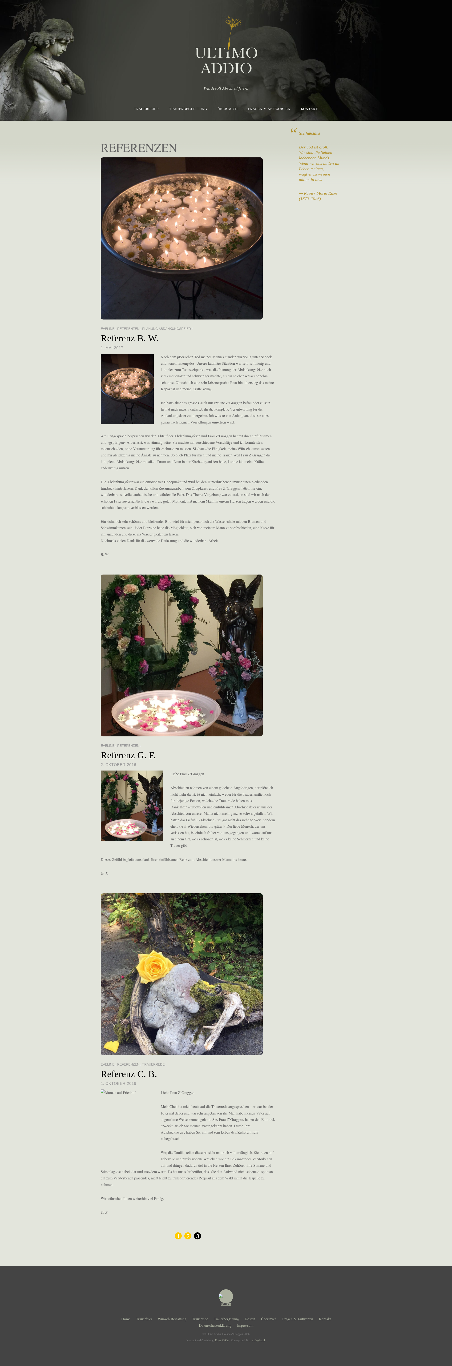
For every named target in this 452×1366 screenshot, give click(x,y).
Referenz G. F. (128, 755)
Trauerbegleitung (188, 109)
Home (125, 1318)
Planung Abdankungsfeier (166, 329)
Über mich (228, 109)
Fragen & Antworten (269, 109)
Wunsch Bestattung (172, 1318)
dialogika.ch (259, 1340)
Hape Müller (222, 1340)
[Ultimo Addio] (226, 70)
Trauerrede (153, 1064)
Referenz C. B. (129, 1074)
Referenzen (128, 329)
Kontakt (309, 109)
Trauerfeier (146, 109)
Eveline (107, 329)
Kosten (250, 1318)
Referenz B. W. (129, 338)
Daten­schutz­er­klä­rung (215, 1325)
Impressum (245, 1325)
